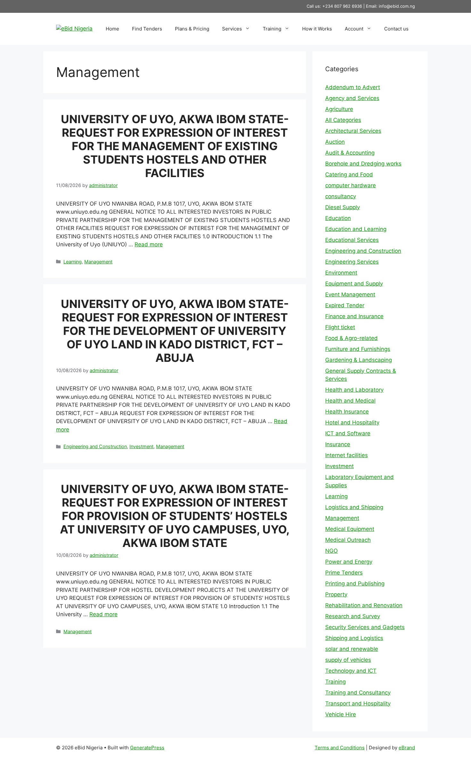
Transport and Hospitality (358, 703)
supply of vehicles (348, 660)
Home (112, 29)
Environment (341, 272)
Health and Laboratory (354, 390)
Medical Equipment (349, 529)
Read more (149, 244)
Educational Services (352, 240)
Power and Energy (348, 561)
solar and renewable (351, 649)
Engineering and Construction (95, 446)
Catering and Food (349, 174)
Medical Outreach (348, 540)
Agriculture (339, 109)
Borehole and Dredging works (363, 163)
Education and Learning (355, 229)
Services (232, 29)
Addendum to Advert (352, 87)
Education (338, 218)
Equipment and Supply (354, 283)
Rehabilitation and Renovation (363, 605)
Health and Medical (350, 400)
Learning (72, 261)
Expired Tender (344, 305)
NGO (331, 551)
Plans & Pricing (192, 29)
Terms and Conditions (340, 748)
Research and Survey (352, 616)
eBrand (407, 748)
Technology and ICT (350, 671)
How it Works (317, 29)
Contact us (396, 29)
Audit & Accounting (350, 152)
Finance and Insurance (354, 316)
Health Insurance (347, 411)
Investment (141, 446)
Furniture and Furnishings (357, 349)
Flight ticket (340, 327)
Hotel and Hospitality (352, 422)
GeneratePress (147, 748)
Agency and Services (352, 98)
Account (354, 29)
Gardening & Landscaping (358, 360)
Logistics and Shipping (354, 507)
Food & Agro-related (351, 338)
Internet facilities (346, 455)
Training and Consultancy (358, 692)
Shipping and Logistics (354, 638)
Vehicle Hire (340, 714)
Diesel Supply (342, 207)
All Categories (343, 120)
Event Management (350, 294)
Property (336, 594)
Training (272, 29)
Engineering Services (352, 262)
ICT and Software (347, 433)
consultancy (340, 196)
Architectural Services (353, 131)
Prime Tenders (344, 572)
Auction (335, 142)
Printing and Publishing (354, 583)
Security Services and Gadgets (365, 627)
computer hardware (350, 185)
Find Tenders (147, 29)
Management (98, 261)
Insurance (337, 444)
